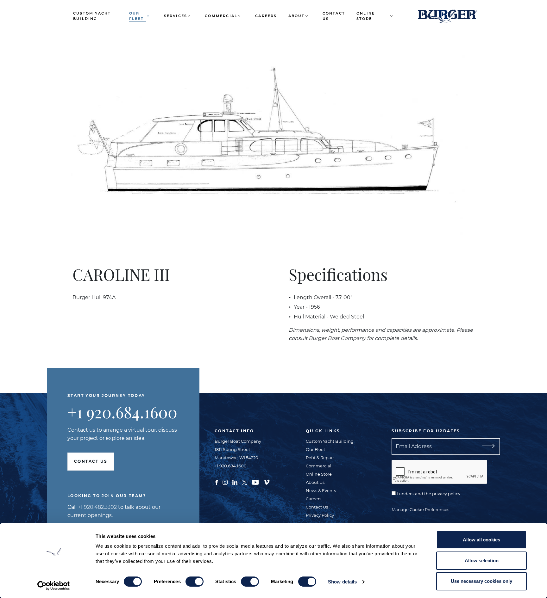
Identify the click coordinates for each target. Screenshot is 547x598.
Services (175, 16)
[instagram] (225, 481)
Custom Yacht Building (92, 16)
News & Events (321, 490)
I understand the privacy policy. (428, 493)
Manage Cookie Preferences (420, 509)
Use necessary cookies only (481, 581)
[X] (244, 481)
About (296, 16)
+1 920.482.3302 (97, 507)
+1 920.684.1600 (122, 412)
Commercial (221, 16)
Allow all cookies (481, 539)
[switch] (194, 581)
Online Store (365, 16)
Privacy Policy (320, 515)
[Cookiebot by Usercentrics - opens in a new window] (53, 585)
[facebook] (217, 481)
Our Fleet (136, 16)
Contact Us (334, 16)
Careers (266, 16)
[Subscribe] (487, 446)
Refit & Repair (320, 457)
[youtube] (255, 481)
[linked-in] (234, 481)
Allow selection (482, 560)
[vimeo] (266, 481)
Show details (342, 581)
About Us (315, 482)
